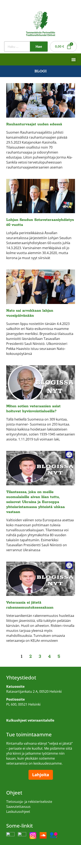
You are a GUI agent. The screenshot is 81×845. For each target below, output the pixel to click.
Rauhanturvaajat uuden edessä (34, 124)
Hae (39, 46)
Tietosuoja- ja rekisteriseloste (29, 801)
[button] (73, 59)
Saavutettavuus (18, 806)
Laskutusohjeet (18, 811)
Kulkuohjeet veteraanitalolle (28, 712)
